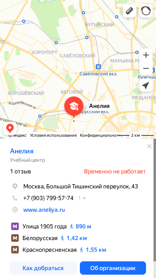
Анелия (22, 151)
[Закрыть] (149, 146)
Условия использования (53, 135)
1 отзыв (20, 171)
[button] (129, 11)
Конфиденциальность (101, 135)
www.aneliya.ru (44, 209)
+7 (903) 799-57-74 (48, 198)
